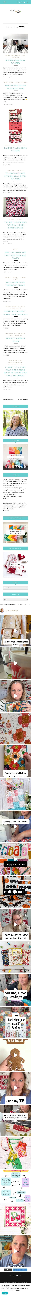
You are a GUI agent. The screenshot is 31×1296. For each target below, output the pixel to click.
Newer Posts (9, 399)
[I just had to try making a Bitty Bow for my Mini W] (15, 1153)
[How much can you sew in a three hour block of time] (15, 663)
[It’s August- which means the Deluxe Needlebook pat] (15, 957)
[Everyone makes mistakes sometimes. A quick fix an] (15, 892)
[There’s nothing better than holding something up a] (15, 1022)
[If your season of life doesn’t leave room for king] (15, 1251)
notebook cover (12, 364)
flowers (14, 306)
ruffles (17, 82)
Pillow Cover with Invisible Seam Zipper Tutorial (15, 176)
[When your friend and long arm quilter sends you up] (15, 728)
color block (13, 360)
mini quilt (21, 306)
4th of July (9, 333)
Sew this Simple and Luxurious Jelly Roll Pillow (15, 255)
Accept (4, 1293)
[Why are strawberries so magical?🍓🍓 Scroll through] (15, 1218)
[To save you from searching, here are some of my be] (15, 924)
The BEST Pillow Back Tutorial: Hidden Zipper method (15, 225)
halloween (16, 277)
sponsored (18, 335)
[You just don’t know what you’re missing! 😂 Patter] (15, 1120)
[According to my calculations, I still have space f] (15, 1186)
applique (8, 277)
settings (18, 1290)
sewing (18, 145)
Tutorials (15, 57)
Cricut (7, 145)
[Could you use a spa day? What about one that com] (15, 794)
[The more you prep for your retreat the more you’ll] (15, 630)
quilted (18, 308)
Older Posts (22, 399)
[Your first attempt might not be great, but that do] (15, 859)
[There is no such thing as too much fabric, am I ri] (15, 1088)
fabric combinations (13, 55)
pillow (23, 55)
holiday (23, 277)
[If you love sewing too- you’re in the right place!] (15, 990)
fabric (5, 82)
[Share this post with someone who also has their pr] (15, 696)
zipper (22, 170)
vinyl (24, 145)
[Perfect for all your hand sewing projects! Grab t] (15, 761)
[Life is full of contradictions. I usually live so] (15, 826)
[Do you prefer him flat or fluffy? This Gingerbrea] (15, 1055)
